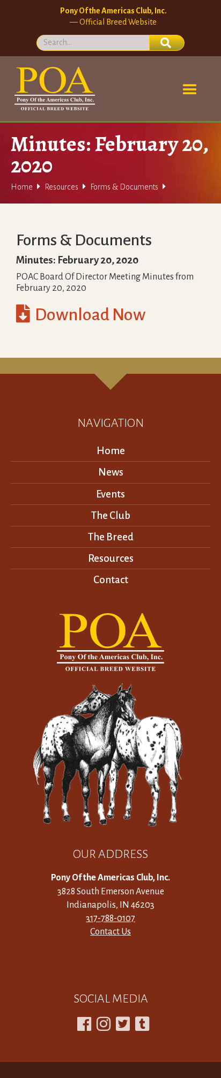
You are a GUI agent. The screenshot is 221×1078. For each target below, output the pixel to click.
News (110, 472)
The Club (110, 515)
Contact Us (110, 932)
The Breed (111, 536)
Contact (110, 579)
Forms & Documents (124, 187)
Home (22, 187)
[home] (53, 88)
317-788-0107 (110, 918)
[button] (190, 90)
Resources (61, 187)
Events (110, 494)
